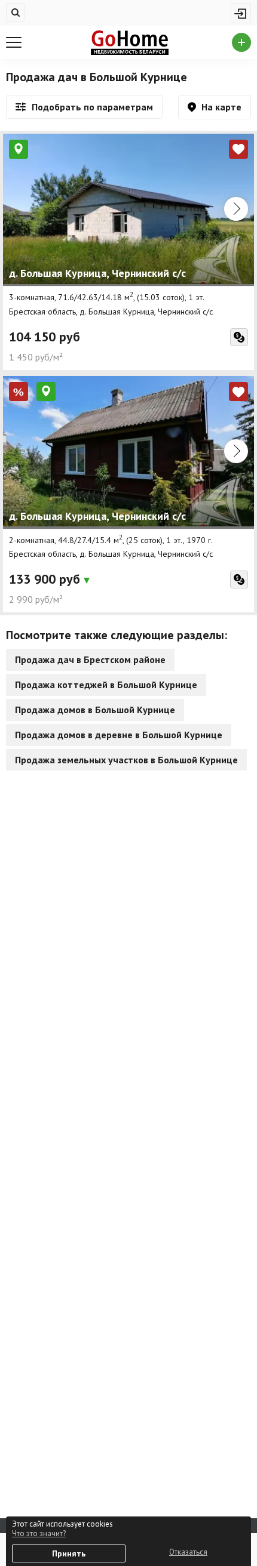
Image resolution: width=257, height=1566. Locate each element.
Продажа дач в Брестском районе (90, 659)
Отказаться (188, 1552)
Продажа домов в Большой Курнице (95, 710)
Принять (68, 1553)
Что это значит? (39, 1533)
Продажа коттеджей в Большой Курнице (106, 684)
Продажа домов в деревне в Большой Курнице (118, 735)
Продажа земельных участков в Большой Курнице (126, 760)
